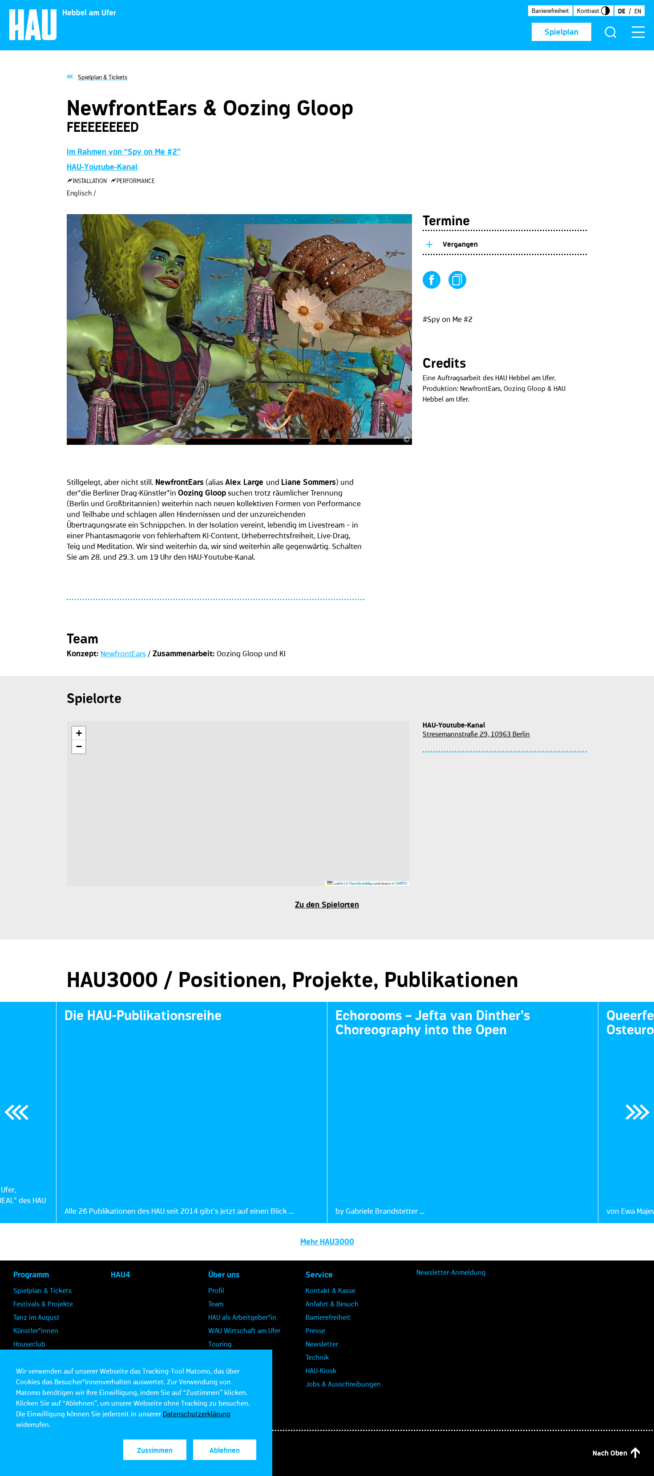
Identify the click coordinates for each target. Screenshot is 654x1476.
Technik (317, 1357)
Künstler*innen (35, 1330)
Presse (315, 1330)
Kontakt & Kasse (330, 1290)
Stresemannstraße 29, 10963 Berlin (476, 734)
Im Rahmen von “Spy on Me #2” (124, 151)
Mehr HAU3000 (327, 1242)
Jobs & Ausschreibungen (343, 1384)
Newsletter (322, 1344)
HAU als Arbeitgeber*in (242, 1317)
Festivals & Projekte (43, 1304)
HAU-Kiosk (321, 1370)
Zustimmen (155, 1450)
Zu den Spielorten (327, 905)
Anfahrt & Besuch (332, 1304)
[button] (78, 733)
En (637, 11)
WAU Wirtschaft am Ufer (244, 1330)
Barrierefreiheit (550, 10)
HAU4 (120, 1274)
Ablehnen (225, 1450)
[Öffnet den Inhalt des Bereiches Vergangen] (429, 243)
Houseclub (29, 1344)
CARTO (401, 883)
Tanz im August (36, 1317)
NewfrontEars (123, 653)
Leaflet (337, 883)
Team (215, 1304)
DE (621, 11)
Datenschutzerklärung (196, 1414)
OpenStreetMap (360, 883)
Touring (220, 1344)
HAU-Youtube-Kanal (102, 167)
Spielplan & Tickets (42, 1290)
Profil (216, 1290)
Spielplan (561, 32)
